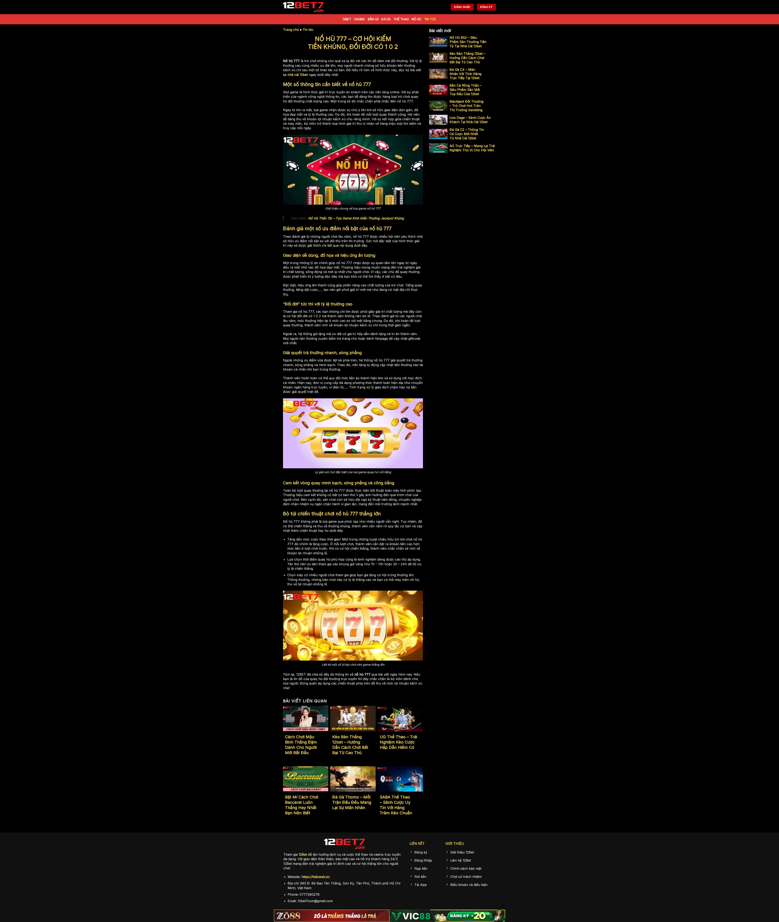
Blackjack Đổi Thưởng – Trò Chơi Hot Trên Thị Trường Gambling (466, 105)
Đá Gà (386, 19)
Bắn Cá (373, 19)
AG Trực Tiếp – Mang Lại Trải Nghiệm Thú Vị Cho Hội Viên (472, 148)
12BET (347, 19)
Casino (359, 19)
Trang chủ (291, 30)
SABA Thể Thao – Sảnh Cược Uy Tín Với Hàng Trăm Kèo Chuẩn (396, 805)
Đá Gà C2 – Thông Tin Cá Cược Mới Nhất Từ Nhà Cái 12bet (467, 134)
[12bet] (303, 7)
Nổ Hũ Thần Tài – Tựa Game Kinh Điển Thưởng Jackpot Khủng (356, 218)
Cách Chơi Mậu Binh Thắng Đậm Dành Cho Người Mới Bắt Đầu (301, 744)
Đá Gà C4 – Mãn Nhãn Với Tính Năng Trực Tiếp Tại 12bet (465, 74)
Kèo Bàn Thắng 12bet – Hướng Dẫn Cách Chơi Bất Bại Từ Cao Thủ (350, 744)
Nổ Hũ (416, 19)
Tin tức (430, 19)
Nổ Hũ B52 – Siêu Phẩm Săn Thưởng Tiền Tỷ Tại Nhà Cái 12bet (468, 41)
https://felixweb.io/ (315, 877)
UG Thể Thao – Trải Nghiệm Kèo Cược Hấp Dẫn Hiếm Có (398, 742)
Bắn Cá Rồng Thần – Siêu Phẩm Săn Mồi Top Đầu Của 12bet (466, 89)
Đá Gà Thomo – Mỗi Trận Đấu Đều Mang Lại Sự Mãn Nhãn (351, 802)
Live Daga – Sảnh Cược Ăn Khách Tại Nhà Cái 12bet (470, 120)
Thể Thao (401, 19)
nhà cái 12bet (297, 75)
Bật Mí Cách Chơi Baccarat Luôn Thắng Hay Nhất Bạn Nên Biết (301, 805)
